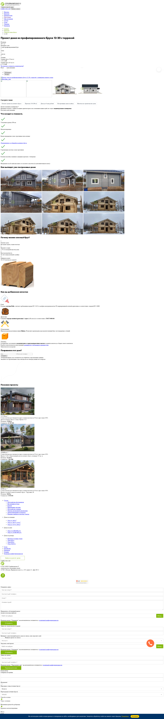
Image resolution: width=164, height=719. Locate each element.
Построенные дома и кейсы (65, 103)
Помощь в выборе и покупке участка (18, 514)
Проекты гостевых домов (15, 538)
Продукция (7, 17)
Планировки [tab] (8, 72)
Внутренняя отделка (13, 504)
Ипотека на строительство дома (86, 103)
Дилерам (6, 24)
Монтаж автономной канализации (18, 511)
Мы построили (8, 19)
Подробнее (125, 716)
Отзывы (6, 552)
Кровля (10, 505)
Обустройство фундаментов (16, 502)
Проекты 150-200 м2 (31, 103)
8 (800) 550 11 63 (5, 9)
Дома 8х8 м (11, 540)
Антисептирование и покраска (17, 512)
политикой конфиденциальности (48, 620)
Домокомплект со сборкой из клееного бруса (14, 143)
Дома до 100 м (12, 520)
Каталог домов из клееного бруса (11, 103)
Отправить (4, 355)
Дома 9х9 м (11, 542)
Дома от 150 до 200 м (14, 524)
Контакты (7, 26)
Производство (8, 15)
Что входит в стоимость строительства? (12, 66)
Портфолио (7, 548)
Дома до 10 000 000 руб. (15, 532)
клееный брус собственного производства (36, 345)
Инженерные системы (14, 507)
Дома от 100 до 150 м (14, 522)
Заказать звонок (15, 9)
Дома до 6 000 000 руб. (14, 531)
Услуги (6, 20)
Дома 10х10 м (12, 544)
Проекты (6, 14)
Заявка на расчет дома (12, 558)
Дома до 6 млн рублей (47, 103)
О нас (5, 22)
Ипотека (6, 12)
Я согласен (135, 716)
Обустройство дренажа (14, 509)
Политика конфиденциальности (13, 553)
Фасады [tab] (7, 74)
